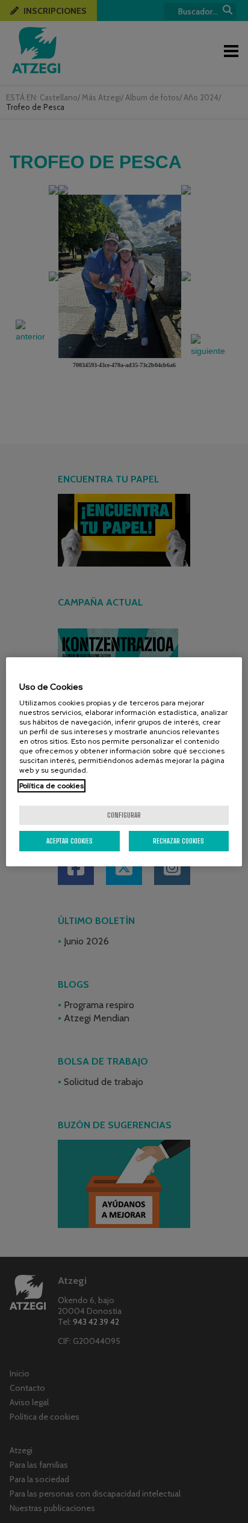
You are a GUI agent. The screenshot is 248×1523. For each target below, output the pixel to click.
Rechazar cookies (178, 840)
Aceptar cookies (69, 840)
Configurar (124, 814)
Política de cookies (51, 786)
